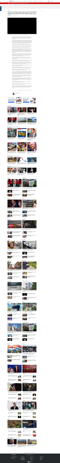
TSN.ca (31, 459)
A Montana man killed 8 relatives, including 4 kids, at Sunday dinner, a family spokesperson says (28, 353)
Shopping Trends (35, 1)
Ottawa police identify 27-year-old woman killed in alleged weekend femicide (31, 215)
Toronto (8, 10)
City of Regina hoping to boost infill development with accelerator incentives (14, 270)
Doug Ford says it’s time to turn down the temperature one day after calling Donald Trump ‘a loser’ (14, 188)
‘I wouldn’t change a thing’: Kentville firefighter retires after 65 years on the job (14, 249)
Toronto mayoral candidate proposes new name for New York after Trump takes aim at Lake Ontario (21, 114)
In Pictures (25, 1)
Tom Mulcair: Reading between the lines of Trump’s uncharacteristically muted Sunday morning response (12, 446)
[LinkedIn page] (15, 454)
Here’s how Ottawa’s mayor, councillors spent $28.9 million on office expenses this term (32, 211)
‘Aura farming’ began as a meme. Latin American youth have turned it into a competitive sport (29, 410)
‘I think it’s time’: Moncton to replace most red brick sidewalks (17, 252)
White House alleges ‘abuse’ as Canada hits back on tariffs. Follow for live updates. (12, 114)
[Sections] (8, 1)
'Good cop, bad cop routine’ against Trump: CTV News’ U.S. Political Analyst (31, 153)
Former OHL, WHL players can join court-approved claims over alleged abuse (21, 164)
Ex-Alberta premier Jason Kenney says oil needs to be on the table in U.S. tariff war (14, 208)
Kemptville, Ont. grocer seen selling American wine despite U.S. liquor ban (28, 208)
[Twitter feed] (11, 454)
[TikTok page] (12, 454)
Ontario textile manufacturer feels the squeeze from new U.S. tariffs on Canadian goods (32, 276)
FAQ (30, 452)
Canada (19, 1)
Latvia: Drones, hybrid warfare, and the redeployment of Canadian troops (31, 446)
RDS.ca (40, 459)
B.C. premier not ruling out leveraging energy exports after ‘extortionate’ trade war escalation (29, 188)
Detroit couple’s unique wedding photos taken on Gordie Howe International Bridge (15, 332)
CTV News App (25, 452)
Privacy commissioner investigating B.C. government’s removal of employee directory (32, 191)
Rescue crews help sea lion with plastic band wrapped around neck (12, 152)
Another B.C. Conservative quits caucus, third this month (15, 353)
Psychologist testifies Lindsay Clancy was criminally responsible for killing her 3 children (32, 360)
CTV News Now (40, 1)
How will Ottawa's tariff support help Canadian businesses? (12, 138)
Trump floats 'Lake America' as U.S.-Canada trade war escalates (21, 138)
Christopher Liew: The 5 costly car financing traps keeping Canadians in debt (31, 164)
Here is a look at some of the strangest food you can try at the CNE (12, 174)
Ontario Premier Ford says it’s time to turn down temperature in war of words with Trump (12, 124)
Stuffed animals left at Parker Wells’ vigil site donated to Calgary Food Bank (17, 215)
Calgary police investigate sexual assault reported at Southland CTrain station (17, 211)
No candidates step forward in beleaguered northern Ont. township (29, 291)
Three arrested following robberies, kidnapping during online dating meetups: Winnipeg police (31, 256)
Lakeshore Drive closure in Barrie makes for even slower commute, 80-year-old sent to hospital (29, 311)
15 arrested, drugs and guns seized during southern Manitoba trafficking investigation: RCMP (28, 249)
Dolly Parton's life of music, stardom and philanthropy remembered (21, 152)
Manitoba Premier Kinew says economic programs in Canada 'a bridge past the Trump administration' (31, 139)
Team (35, 452)
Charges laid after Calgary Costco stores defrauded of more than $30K (17, 359)
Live (43, 1)
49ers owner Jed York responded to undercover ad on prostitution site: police (14, 410)
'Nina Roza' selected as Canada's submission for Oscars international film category (29, 392)
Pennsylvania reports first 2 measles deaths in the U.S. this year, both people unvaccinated (14, 392)
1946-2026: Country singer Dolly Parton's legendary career (31, 173)
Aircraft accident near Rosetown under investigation (14, 290)
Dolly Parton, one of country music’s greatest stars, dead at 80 (31, 113)
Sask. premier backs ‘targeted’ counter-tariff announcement (17, 293)
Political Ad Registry (23, 459)
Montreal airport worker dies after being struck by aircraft (14, 229)
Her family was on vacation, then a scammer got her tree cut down (12, 163)
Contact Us (29, 452)
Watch (22, 1)
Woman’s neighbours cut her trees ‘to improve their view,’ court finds (31, 123)
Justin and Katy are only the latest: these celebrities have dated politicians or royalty (21, 174)
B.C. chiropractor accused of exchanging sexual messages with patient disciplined (31, 194)
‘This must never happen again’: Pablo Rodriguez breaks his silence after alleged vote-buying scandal (17, 232)
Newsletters (33, 452)
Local (16, 1)
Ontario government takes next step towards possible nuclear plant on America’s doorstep (14, 311)
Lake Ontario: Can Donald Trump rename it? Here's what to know (21, 123)
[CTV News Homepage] (12, 1)
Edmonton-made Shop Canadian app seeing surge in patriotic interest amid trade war (29, 229)
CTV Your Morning (30, 1)
